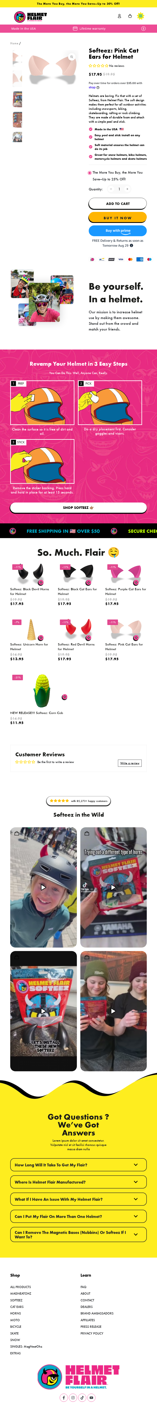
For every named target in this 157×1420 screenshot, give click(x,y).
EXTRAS (15, 1353)
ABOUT (85, 1293)
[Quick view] (88, 582)
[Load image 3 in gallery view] (20, 99)
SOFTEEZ (16, 1300)
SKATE (14, 1333)
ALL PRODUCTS (20, 1287)
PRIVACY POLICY (92, 1333)
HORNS (15, 1313)
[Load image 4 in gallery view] (20, 119)
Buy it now (118, 217)
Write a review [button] (129, 763)
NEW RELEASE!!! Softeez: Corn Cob (36, 713)
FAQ (83, 1287)
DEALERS (87, 1306)
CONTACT (87, 1300)
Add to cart (118, 203)
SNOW (15, 1340)
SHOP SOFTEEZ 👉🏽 (78, 507)
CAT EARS (17, 1306)
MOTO (15, 1320)
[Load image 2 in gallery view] (20, 79)
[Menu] (140, 15)
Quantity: (96, 189)
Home (14, 43)
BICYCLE (15, 1326)
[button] (99, 65)
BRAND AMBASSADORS (97, 1313)
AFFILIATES (88, 1320)
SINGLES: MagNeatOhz (26, 1346)
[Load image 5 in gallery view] (20, 140)
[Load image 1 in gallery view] (20, 58)
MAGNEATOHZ (20, 1293)
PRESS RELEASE (91, 1326)
